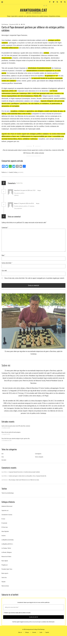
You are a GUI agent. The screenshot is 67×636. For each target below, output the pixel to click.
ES (46, 5)
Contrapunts (38, 453)
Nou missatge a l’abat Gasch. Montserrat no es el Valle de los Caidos (24, 480)
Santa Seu (4, 577)
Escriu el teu (19, 183)
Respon (39, 190)
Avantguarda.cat (33, 10)
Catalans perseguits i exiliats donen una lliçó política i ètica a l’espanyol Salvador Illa (27, 476)
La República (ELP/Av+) (7, 544)
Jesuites (4, 535)
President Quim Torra (7, 569)
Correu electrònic (7, 263)
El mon (3, 519)
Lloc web (4, 270)
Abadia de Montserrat (7, 506)
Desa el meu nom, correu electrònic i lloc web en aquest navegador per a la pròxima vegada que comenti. (34, 278)
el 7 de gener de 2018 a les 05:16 (26, 203)
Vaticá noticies (5, 586)
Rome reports (5, 573)
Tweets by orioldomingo (8, 493)
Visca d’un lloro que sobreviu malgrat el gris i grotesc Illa (16, 438)
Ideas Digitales (5, 531)
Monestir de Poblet (6, 556)
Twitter (53, 1)
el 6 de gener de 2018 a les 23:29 (27, 190)
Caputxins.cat (5, 510)
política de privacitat (34, 622)
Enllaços (27, 632)
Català (40, 632)
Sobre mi (20, 632)
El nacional (4, 523)
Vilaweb (3, 581)
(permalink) (20, 172)
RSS (56, 1)
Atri (19, 24)
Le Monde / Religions (7, 552)
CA (44, 5)
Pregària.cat (5, 565)
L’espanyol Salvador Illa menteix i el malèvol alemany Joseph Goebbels (24, 472)
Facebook (49, 1)
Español (47, 632)
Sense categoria (39, 457)
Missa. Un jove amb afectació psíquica (11, 432)
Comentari (5, 227)
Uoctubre (4, 460)
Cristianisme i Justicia (7, 514)
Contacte (34, 632)
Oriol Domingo (5, 24)
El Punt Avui (5, 527)
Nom (3, 255)
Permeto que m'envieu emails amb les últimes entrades (17, 612)
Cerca (64, 1)
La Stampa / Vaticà (6, 548)
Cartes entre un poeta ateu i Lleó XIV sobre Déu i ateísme (16, 426)
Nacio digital (5, 561)
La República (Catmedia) (8, 540)
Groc (3, 457)
